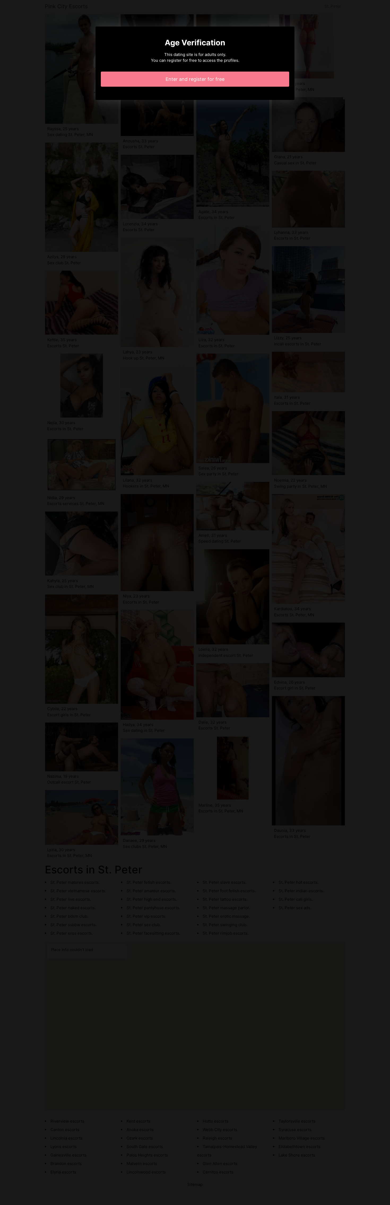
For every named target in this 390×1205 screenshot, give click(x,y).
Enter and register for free (195, 79)
